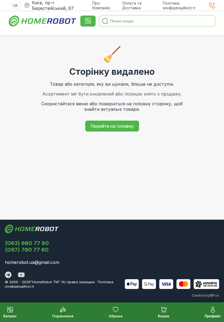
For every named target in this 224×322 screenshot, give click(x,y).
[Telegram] (8, 275)
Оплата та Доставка (132, 5)
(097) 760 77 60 (27, 249)
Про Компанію (101, 5)
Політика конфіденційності (179, 5)
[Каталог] (88, 21)
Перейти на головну (112, 126)
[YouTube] (21, 275)
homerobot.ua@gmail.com (32, 262)
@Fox (214, 295)
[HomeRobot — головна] (43, 21)
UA (15, 6)
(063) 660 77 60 (27, 243)
